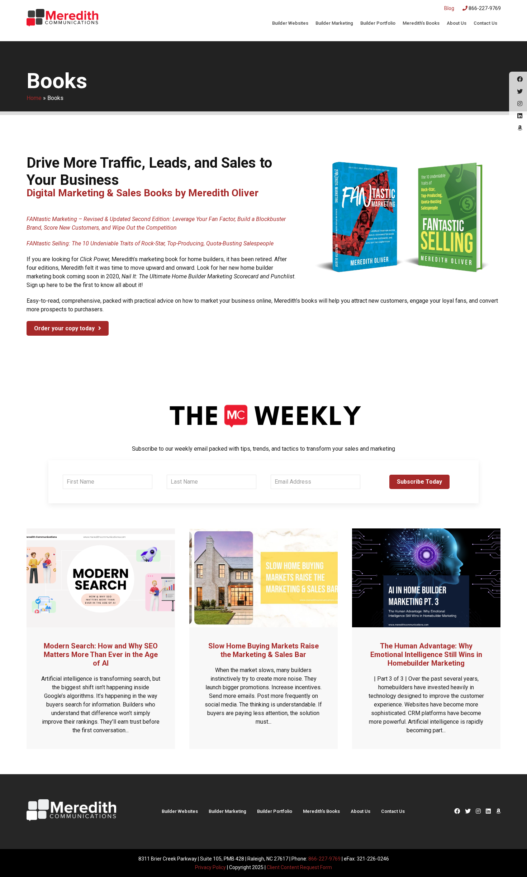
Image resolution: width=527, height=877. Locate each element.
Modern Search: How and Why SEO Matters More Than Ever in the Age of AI (101, 654)
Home (34, 98)
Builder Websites (290, 23)
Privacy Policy (210, 867)
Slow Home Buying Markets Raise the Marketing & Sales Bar (263, 650)
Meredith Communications (62, 19)
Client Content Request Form (299, 867)
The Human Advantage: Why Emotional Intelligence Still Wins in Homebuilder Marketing (426, 654)
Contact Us (485, 23)
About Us (456, 23)
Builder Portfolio (377, 23)
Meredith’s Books (421, 23)
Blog (449, 8)
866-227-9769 (484, 8)
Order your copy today (64, 328)
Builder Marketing (334, 23)
